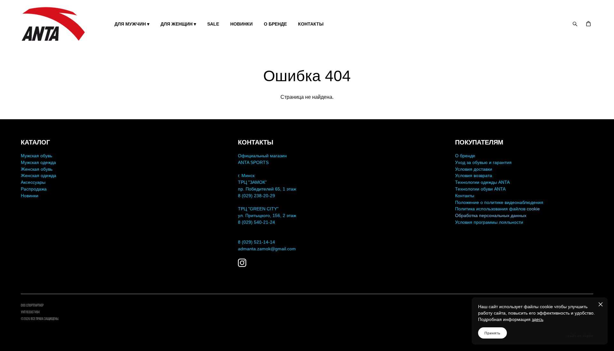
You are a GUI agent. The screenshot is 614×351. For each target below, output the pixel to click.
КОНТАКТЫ (311, 24)
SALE (213, 24)
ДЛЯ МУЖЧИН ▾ (131, 24)
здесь (537, 319)
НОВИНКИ (241, 24)
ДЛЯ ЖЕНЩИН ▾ (178, 24)
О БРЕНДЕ (275, 24)
